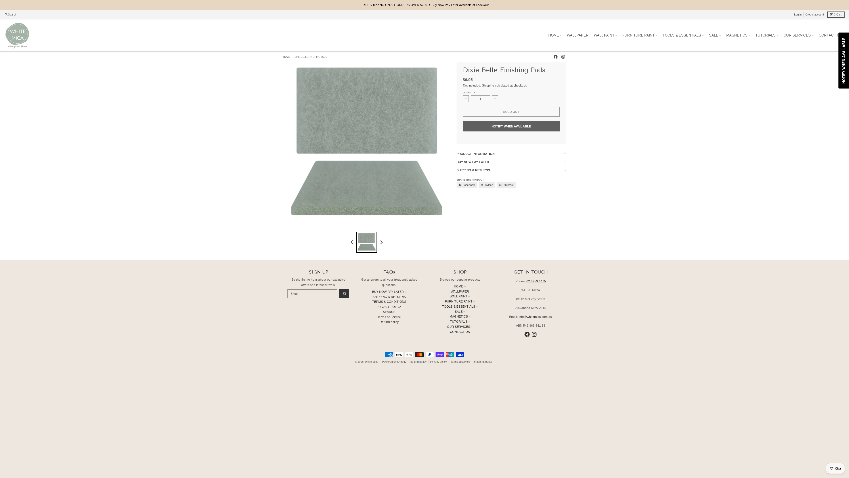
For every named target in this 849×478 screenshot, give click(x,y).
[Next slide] (381, 242)
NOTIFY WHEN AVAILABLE (511, 126)
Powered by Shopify (394, 361)
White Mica (371, 361)
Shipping (488, 85)
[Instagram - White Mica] (563, 57)
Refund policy (418, 361)
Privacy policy (438, 361)
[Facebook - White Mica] (555, 57)
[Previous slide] (352, 242)
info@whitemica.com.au (535, 316)
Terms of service (460, 361)
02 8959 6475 (536, 281)
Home (286, 57)
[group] (366, 242)
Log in (798, 14)
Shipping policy (483, 361)
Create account (814, 14)
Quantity (469, 92)
